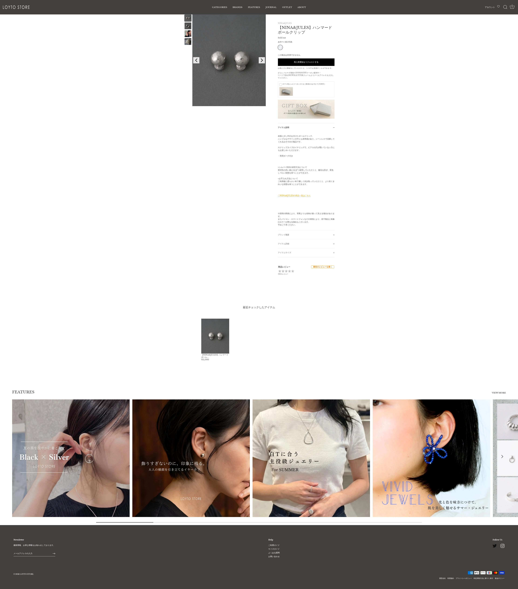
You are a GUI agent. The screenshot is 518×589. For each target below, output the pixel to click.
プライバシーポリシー (464, 578)
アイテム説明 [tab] (283, 127)
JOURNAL (271, 7)
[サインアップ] (54, 553)
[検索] (505, 7)
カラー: (285, 42)
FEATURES (254, 7)
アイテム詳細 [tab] (283, 243)
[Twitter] (495, 546)
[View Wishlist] (499, 7)
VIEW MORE (499, 393)
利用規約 (450, 578)
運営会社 (442, 578)
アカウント (490, 7)
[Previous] (196, 60)
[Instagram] (502, 546)
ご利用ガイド (274, 545)
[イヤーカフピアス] (191, 458)
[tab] (306, 181)
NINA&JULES (285, 23)
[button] (16, 456)
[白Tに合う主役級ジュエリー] (311, 458)
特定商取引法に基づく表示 (483, 578)
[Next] (262, 60)
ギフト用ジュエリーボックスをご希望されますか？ (303, 84)
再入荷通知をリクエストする (306, 62)
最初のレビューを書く (322, 267)
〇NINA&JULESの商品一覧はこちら (294, 195)
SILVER (280, 47)
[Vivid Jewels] (431, 458)
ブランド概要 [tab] (283, 235)
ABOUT (301, 7)
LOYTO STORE (26, 574)
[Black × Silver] (71, 458)
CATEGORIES (219, 7)
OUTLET (287, 7)
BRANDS (237, 7)
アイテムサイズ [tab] (284, 252)
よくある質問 (274, 553)
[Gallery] (224, 60)
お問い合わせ (274, 556)
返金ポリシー (500, 578)
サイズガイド (274, 549)
